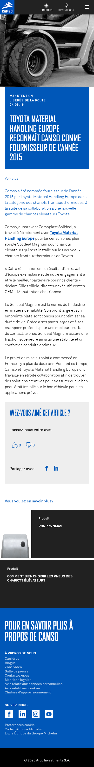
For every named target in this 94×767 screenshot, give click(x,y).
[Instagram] (36, 714)
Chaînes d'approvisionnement (28, 692)
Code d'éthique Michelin (23, 729)
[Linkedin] (56, 468)
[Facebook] (46, 468)
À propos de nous (20, 653)
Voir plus (11, 178)
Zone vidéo (13, 667)
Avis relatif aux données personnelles (33, 684)
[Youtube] (49, 714)
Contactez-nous (17, 675)
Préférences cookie (20, 725)
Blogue (10, 663)
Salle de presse (16, 671)
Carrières (12, 658)
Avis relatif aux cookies (22, 688)
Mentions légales (18, 680)
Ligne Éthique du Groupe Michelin (31, 733)
